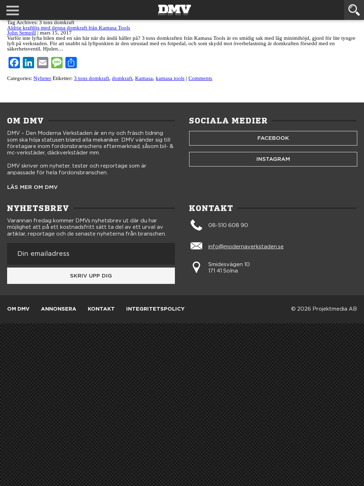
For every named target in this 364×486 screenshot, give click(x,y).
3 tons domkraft (91, 78)
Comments (200, 78)
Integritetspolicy (155, 309)
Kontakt (101, 309)
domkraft (122, 78)
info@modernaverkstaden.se (246, 246)
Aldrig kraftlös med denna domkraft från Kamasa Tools (68, 28)
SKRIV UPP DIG (91, 276)
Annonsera (58, 309)
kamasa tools (170, 78)
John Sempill (21, 33)
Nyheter (42, 78)
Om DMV (18, 309)
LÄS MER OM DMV (32, 187)
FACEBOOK (273, 138)
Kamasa (144, 78)
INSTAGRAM (273, 159)
